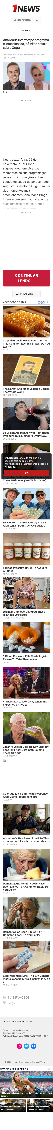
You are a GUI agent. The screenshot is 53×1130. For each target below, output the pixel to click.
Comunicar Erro (24, 294)
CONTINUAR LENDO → (26, 278)
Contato (6, 1021)
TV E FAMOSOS (19, 997)
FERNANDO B (9, 57)
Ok (26, 473)
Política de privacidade (22, 1021)
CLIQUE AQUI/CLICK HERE (36, 1036)
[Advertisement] (26, 128)
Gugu (11, 1003)
